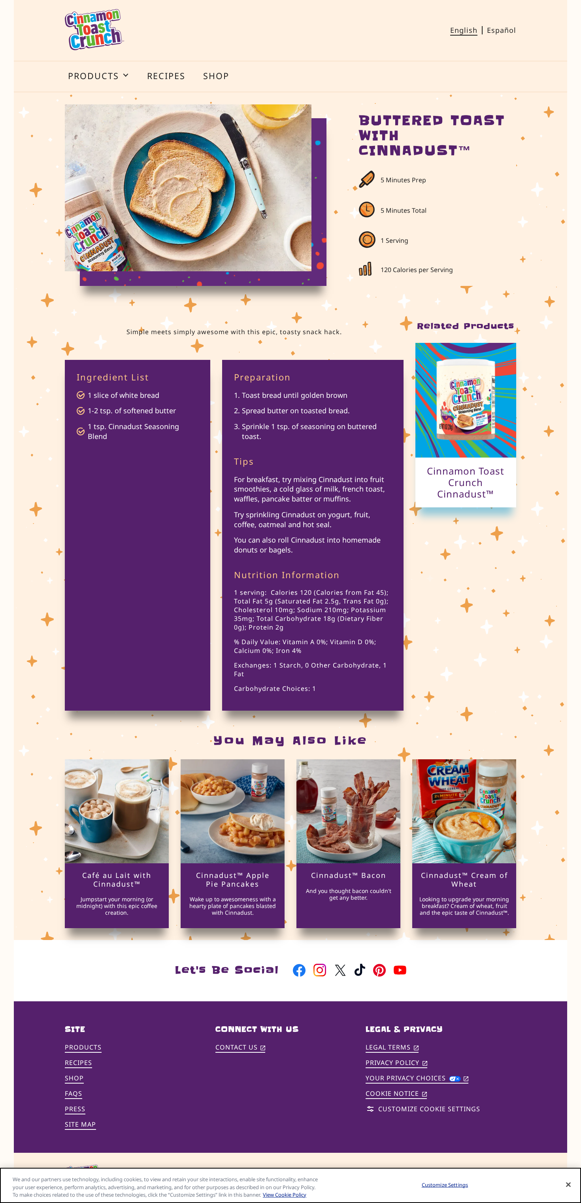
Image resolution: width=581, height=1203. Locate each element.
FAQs (73, 1093)
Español (501, 30)
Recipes (78, 1062)
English (463, 30)
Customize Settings (445, 1184)
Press (75, 1109)
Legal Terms (392, 1048)
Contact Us (240, 1048)
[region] (290, 1185)
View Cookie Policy (284, 1194)
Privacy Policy (396, 1063)
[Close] (568, 1184)
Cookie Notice (396, 1094)
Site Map (80, 1124)
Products (83, 1047)
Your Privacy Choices (417, 1078)
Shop (74, 1078)
